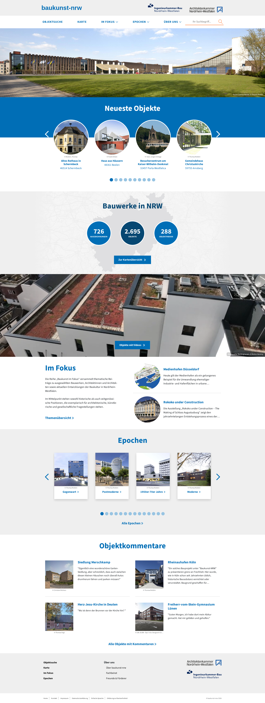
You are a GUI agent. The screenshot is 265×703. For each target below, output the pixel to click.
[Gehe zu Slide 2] (116, 179)
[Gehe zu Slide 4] (125, 179)
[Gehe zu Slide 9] (149, 179)
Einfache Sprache (97, 698)
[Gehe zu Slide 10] (153, 179)
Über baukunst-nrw (116, 667)
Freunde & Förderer (116, 678)
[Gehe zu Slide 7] (139, 179)
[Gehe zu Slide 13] (158, 513)
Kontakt (54, 698)
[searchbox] (201, 22)
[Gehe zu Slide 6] (135, 179)
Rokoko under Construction (183, 402)
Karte (46, 667)
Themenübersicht (58, 418)
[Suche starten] (220, 22)
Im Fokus (48, 673)
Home (45, 698)
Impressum (64, 698)
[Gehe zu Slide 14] (163, 513)
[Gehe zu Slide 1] (111, 179)
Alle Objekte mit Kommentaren (131, 644)
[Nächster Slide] (218, 134)
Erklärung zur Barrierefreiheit (117, 698)
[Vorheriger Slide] (46, 134)
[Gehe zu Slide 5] (130, 179)
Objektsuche (50, 662)
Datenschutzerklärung (80, 698)
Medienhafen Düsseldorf (181, 369)
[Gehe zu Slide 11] (149, 513)
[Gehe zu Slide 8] (144, 179)
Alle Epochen (131, 523)
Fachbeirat (111, 673)
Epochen (48, 678)
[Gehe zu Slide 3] (120, 179)
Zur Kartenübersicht (130, 260)
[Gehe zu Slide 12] (153, 513)
